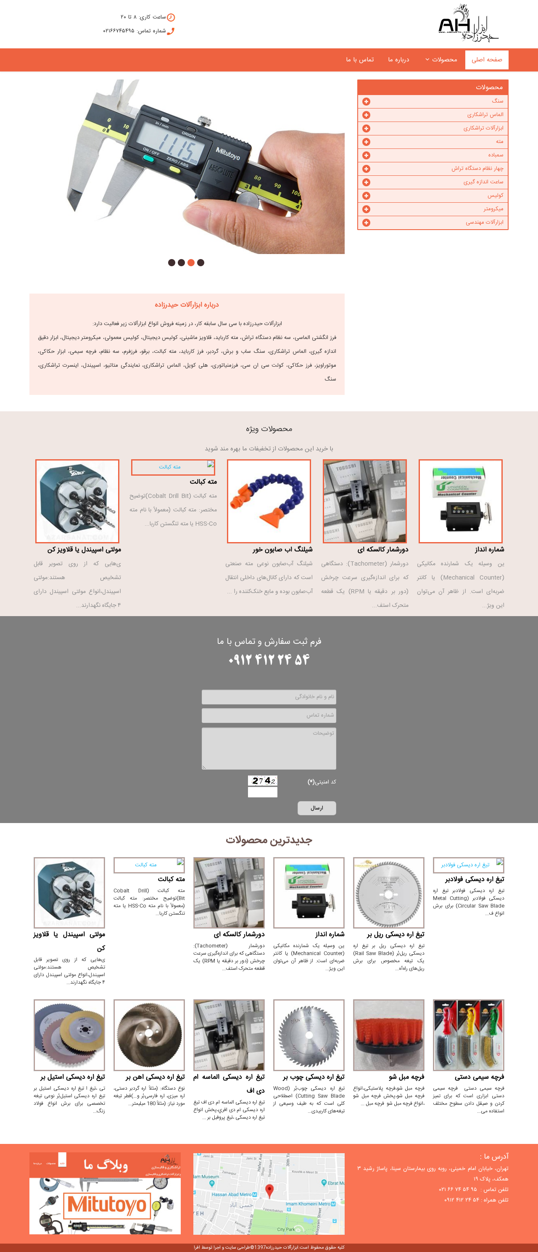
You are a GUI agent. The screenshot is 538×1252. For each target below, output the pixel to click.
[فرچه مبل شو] (389, 1035)
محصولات (444, 60)
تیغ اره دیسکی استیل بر (73, 1077)
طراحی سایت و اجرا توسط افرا (222, 1248)
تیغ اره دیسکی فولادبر (475, 879)
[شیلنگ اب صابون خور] (269, 501)
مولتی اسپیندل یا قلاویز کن (84, 550)
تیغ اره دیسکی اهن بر (155, 1077)
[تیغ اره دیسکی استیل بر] (69, 1035)
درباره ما (398, 60)
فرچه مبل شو (407, 1077)
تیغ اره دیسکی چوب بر (314, 1077)
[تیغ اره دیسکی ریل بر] (389, 893)
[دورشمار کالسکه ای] (365, 501)
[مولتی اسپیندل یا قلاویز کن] (77, 501)
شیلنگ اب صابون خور (283, 550)
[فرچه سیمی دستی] (468, 1035)
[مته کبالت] (173, 467)
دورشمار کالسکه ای (383, 550)
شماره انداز (489, 550)
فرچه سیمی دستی (479, 1077)
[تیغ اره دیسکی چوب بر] (309, 1035)
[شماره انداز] (460, 501)
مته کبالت (203, 482)
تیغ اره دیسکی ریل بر (396, 934)
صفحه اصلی (487, 60)
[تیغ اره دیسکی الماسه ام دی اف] (229, 1035)
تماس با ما (360, 60)
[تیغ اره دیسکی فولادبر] (468, 865)
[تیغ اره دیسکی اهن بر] (149, 1035)
